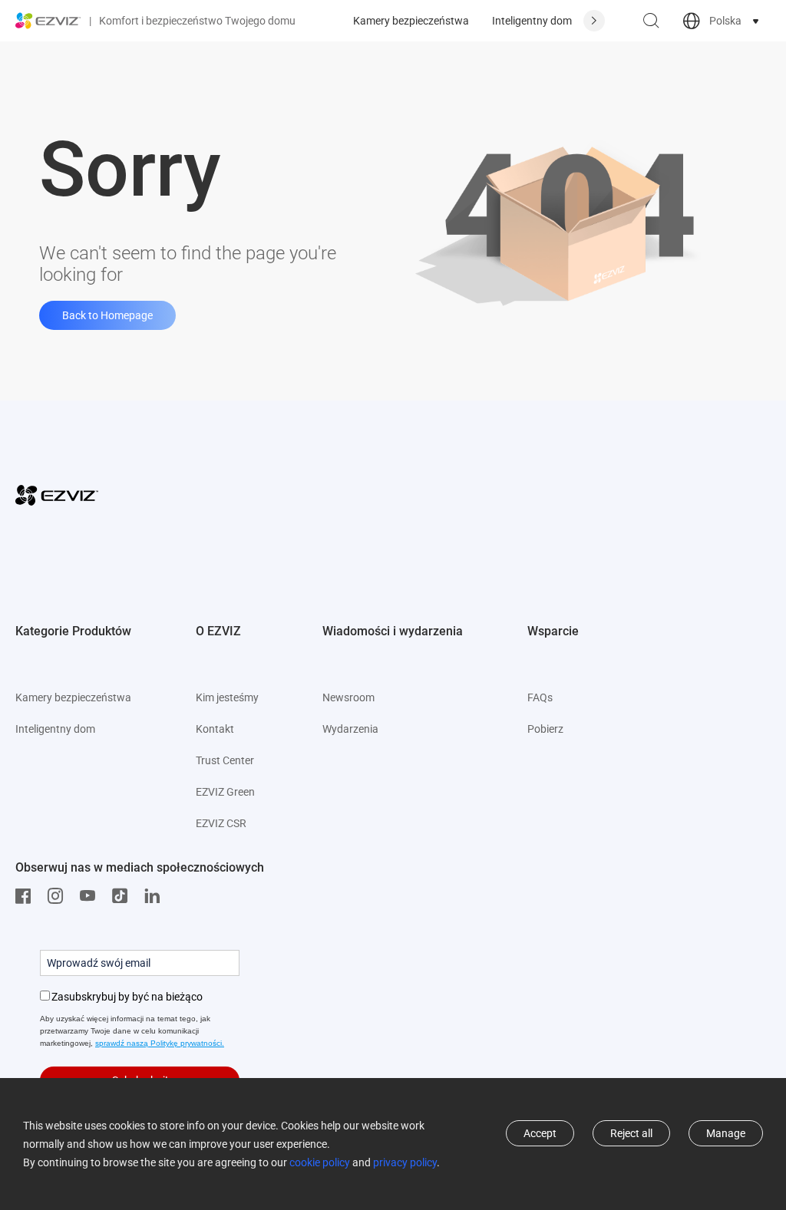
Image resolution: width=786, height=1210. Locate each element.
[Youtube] (91, 896)
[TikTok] (123, 896)
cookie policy (319, 1162)
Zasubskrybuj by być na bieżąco (127, 997)
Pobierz (545, 729)
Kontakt (215, 729)
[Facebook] (26, 896)
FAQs (540, 697)
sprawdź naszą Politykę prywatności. (159, 1043)
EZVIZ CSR (221, 823)
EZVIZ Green (225, 792)
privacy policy (405, 1162)
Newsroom (348, 697)
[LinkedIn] (155, 896)
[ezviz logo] (48, 20)
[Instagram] (59, 896)
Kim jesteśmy (227, 697)
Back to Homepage (107, 315)
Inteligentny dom (532, 21)
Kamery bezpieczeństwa (411, 21)
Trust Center (225, 760)
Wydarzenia (350, 729)
